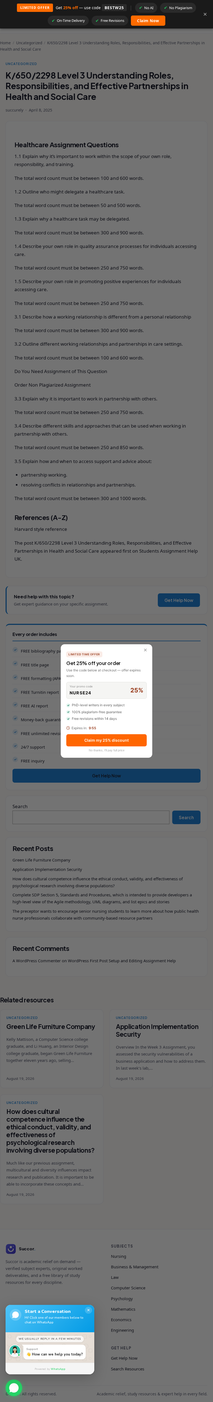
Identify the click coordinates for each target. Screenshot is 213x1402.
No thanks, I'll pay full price (107, 750)
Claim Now (148, 20)
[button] (14, 1386)
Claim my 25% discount (106, 740)
